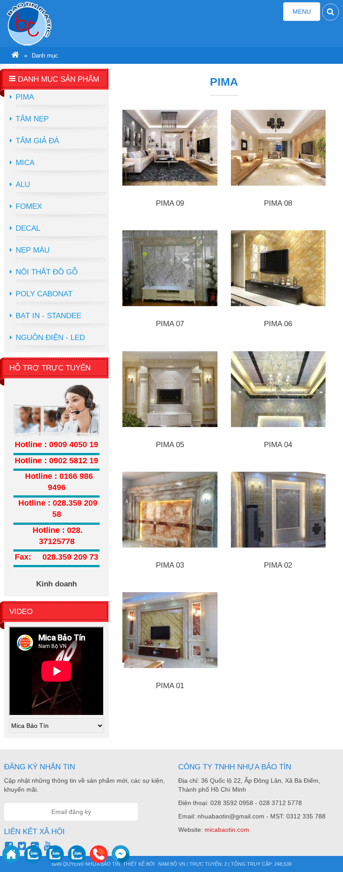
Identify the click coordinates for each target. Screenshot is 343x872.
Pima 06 (278, 324)
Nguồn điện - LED (50, 337)
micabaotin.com (227, 829)
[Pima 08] (278, 148)
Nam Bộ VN (171, 864)
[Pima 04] (278, 389)
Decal (28, 228)
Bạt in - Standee (48, 315)
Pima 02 (278, 565)
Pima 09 (170, 203)
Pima (25, 97)
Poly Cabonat (44, 294)
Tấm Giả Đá (37, 141)
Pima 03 (170, 565)
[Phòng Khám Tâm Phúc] (46, 23)
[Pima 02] (278, 510)
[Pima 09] (170, 148)
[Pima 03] (170, 510)
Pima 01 (170, 685)
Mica (25, 162)
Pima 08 (278, 203)
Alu (23, 184)
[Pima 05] (170, 389)
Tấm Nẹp (32, 119)
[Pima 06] (278, 268)
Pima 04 (278, 444)
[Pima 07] (170, 268)
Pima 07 (170, 324)
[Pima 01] (170, 630)
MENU (306, 14)
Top (322, 847)
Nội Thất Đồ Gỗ (47, 272)
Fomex (29, 206)
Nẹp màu (33, 250)
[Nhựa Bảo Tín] (15, 56)
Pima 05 (170, 444)
